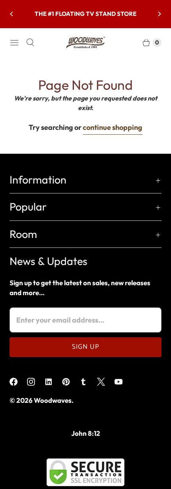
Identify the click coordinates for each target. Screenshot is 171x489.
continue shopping (112, 127)
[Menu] (14, 42)
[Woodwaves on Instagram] (36, 381)
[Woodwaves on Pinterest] (71, 381)
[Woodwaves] (85, 42)
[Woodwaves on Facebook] (18, 381)
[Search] (30, 42)
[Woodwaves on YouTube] (123, 381)
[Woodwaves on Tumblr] (88, 381)
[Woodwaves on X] (106, 381)
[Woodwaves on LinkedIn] (53, 381)
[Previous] (12, 14)
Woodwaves (53, 400)
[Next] (159, 14)
